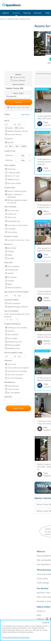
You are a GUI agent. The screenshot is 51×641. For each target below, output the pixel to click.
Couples (11, 258)
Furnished (11, 229)
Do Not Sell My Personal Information (16, 637)
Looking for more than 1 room (18, 240)
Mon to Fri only (13, 176)
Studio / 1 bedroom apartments (14, 195)
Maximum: (9, 160)
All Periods (12, 169)
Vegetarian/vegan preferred (17, 307)
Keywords (8, 397)
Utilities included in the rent (17, 131)
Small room (12, 217)
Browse (16, 13)
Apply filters (18, 408)
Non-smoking (13, 334)
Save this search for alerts (19, 107)
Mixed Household (14, 288)
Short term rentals (14, 183)
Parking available (13, 345)
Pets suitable (12, 338)
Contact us (41, 611)
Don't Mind (12, 248)
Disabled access (13, 348)
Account (37, 13)
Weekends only (13, 179)
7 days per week (14, 172)
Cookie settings (43, 583)
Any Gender (12, 277)
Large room (12, 214)
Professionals (13, 270)
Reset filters (25, 114)
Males (10, 255)
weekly (10, 128)
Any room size (13, 210)
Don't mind (12, 364)
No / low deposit (13, 392)
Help (47, 13)
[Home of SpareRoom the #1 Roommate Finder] (11, 4)
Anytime (11, 142)
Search (5, 13)
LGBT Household (13, 303)
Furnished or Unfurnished (17, 225)
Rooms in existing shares (16, 191)
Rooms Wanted (19, 80)
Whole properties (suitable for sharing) (17, 201)
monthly (21, 128)
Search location (18, 84)
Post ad (27, 13)
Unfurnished (12, 232)
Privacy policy (42, 578)
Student (10, 273)
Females (11, 251)
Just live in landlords (15, 375)
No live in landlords (15, 378)
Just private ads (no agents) (18, 368)
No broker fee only (14, 134)
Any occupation (14, 266)
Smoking (11, 331)
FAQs (39, 615)
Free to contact (13, 389)
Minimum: (9, 155)
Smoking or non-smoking (17, 328)
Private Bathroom (13, 221)
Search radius (18, 93)
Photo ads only (13, 386)
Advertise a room (43, 593)
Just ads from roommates (17, 371)
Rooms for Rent (19, 77)
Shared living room (14, 342)
